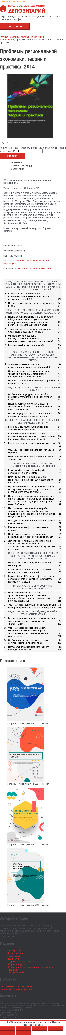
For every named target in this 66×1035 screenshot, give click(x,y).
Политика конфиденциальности (16, 989)
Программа (13, 958)
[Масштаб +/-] (7, 1028)
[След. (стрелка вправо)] (23, 1033)
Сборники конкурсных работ (21, 961)
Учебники (12, 969)
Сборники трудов (16, 964)
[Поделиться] (39, 1028)
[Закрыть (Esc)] (55, 1028)
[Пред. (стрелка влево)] (7, 1033)
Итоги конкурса (15, 953)
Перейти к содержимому (12, 1)
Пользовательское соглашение (16, 986)
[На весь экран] (23, 1028)
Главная (4, 37)
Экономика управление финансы (35, 268)
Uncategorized (14, 950)
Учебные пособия (16, 972)
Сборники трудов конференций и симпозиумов (31, 967)
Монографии (14, 956)
